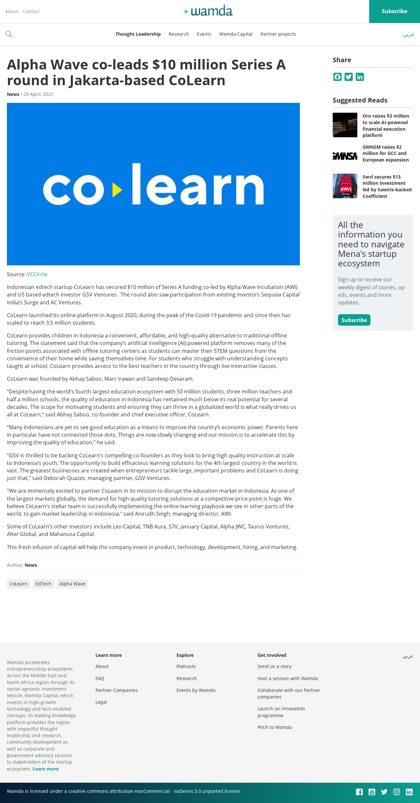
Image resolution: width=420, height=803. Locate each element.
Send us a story (274, 666)
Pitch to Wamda (275, 727)
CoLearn (19, 584)
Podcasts (186, 666)
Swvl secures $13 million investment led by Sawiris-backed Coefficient (387, 186)
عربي (409, 34)
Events (204, 34)
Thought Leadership (138, 34)
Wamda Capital (236, 34)
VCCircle (37, 274)
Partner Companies (116, 690)
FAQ (99, 678)
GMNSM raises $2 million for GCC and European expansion (386, 153)
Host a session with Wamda (288, 678)
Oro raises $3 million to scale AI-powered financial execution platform (386, 125)
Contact (31, 11)
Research (179, 34)
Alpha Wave (72, 584)
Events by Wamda (196, 690)
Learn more (45, 769)
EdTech (43, 584)
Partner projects (278, 34)
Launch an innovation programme (281, 711)
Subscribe (394, 11)
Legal (101, 702)
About (11, 11)
